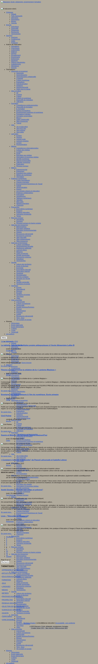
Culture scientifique (23, 574)
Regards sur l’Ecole (23, 608)
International (20, 618)
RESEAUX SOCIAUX (9, 603)
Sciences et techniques (19, 572)
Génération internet (23, 600)
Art (17, 422)
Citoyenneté (20, 631)
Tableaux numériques (23, 527)
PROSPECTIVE (7, 600)
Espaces (19, 540)
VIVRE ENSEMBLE (8, 620)
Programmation (21, 474)
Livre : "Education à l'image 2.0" (15, 516)
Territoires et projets (23, 613)
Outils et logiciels (22, 583)
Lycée (13, 659)
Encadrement (16, 384)
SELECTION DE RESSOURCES (13, 606)
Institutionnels (16, 393)
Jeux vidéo (20, 461)
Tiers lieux (19, 625)
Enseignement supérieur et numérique (29, 441)
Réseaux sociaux (22, 495)
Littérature (19, 431)
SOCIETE (5, 613)
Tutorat (18, 452)
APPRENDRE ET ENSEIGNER (12, 570)
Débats (13, 343)
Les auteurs (10, 663)
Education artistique (23, 558)
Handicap (19, 602)
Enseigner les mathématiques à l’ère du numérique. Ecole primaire (30, 394)
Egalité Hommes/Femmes (25, 636)
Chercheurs (15, 377)
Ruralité (19, 622)
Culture (18, 425)
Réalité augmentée (23, 584)
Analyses (14, 366)
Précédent (9, 537)
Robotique (20, 588)
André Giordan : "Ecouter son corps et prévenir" (22, 490)
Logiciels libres (21, 579)
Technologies (21, 590)
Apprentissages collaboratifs (26, 406)
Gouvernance (21, 640)
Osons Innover (26, 363)
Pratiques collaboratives (24, 522)
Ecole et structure (22, 595)
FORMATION (6, 580)
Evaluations (20, 411)
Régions (19, 620)
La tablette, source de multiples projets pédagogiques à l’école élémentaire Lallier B (37, 345)
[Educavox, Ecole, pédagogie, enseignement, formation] (21, 2)
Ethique (19, 638)
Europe (18, 617)
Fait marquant (11, 495)
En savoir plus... (6, 366)
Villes (18, 627)
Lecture (19, 472)
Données (19, 550)
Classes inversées (22, 511)
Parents (14, 397)
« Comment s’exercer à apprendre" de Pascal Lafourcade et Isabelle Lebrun (34, 460)
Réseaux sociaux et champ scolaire (28, 552)
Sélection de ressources (19, 554)
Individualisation (22, 413)
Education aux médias (24, 484)
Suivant (8, 556)
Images (18, 518)
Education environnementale (26, 559)
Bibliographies (21, 556)
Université (14, 661)
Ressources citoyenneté (24, 563)
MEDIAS (5, 590)
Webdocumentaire (22, 533)
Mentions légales (29, 623)
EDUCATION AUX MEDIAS (11, 576)
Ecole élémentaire (17, 656)
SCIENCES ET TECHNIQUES (12, 610)
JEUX (4, 583)
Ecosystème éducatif (23, 599)
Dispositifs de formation (24, 436)
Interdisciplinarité (22, 416)
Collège (14, 658)
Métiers (13, 497)
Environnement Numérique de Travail (29, 513)
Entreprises (20, 500)
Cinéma (19, 424)
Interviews (14, 347)
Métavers (19, 581)
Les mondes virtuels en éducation (28, 520)
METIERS (5, 593)
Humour (19, 466)
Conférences (15, 368)
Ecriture (19, 465)
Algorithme (20, 549)
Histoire (19, 561)
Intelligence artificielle (23, 577)
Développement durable (24, 575)
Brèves (13, 350)
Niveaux (9, 650)
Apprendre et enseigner (19, 400)
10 (7, 551)
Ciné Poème (6, 416)
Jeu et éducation (22, 456)
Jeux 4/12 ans (21, 458)
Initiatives (19, 415)
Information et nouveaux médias (27, 486)
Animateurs (15, 375)
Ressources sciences (23, 565)
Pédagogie (10, 521)
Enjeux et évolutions (23, 440)
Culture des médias (23, 479)
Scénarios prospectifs (23, 543)
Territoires (14, 615)
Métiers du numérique (24, 504)
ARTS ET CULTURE (9, 573)
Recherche (15, 361)
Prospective (15, 536)
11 (7, 553)
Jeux (13, 454)
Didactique (15, 356)
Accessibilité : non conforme (65, 623)
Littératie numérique (23, 491)
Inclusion (19, 642)
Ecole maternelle (17, 654)
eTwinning (19, 534)
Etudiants (14, 390)
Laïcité (18, 643)
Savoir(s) (9, 365)
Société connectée (22, 611)
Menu (4, 338)
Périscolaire (15, 652)
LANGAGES (6, 586)
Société (13, 592)
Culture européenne (23, 633)
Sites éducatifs (21, 567)
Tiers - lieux (20, 647)
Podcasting (20, 524)
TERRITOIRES (7, 616)
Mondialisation (21, 604)
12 (7, 555)
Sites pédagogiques (23, 568)
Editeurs (14, 381)
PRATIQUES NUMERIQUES (11, 596)
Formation (14, 433)
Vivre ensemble (16, 629)
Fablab (18, 515)
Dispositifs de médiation (24, 429)
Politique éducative (23, 542)
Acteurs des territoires (23, 593)
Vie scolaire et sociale (24, 649)
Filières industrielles (18, 391)
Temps (18, 545)
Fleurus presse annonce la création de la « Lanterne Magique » (28, 370)
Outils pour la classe (23, 418)
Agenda (14, 352)
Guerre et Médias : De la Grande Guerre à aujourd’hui (24, 435)
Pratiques (14, 372)
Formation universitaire (24, 445)
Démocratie (20, 634)
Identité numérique (22, 488)
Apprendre (20, 402)
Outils (8, 400)
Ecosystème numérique (24, 538)
